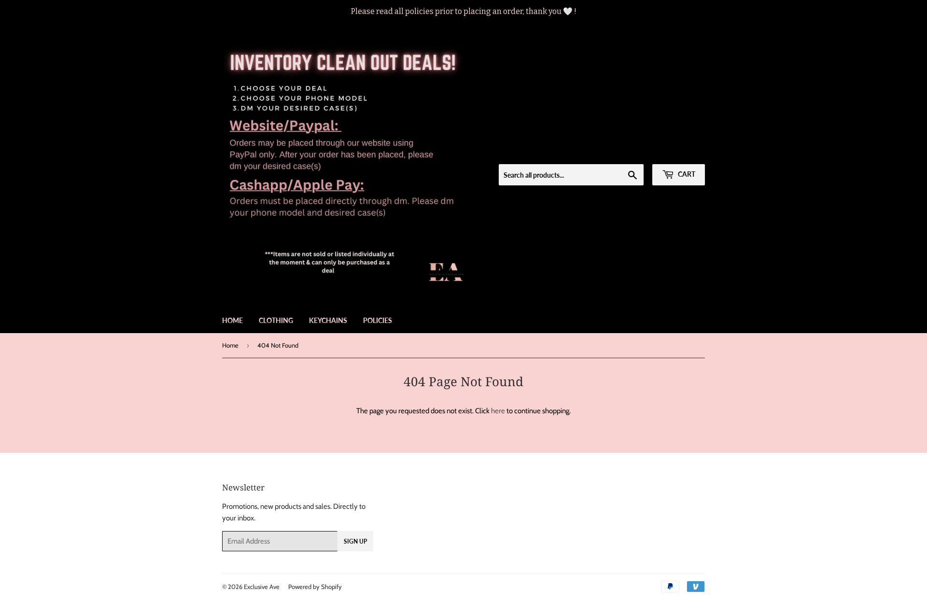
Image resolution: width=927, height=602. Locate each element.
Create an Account (681, 151)
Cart (685, 174)
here (498, 410)
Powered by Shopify (315, 586)
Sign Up (355, 541)
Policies (377, 320)
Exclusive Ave (262, 586)
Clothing (276, 320)
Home (232, 320)
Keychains (328, 320)
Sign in (635, 151)
